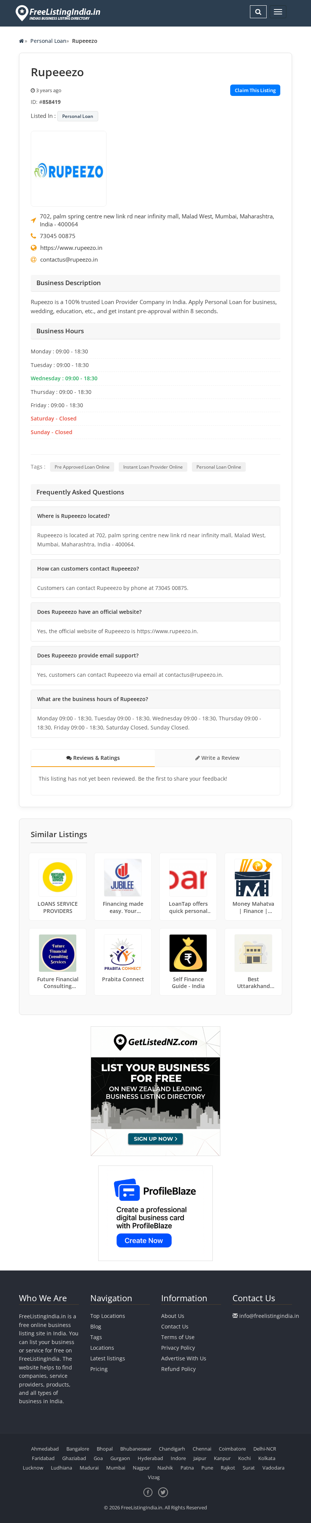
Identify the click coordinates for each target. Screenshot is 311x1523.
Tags (96, 1337)
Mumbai (115, 1467)
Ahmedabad (45, 1448)
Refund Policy (178, 1368)
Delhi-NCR (264, 1448)
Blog (95, 1326)
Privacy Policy (178, 1347)
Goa (98, 1458)
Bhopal (105, 1448)
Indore (178, 1458)
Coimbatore (232, 1448)
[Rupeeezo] (69, 168)
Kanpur (222, 1458)
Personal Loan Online (218, 467)
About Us (172, 1315)
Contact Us (174, 1326)
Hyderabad (150, 1458)
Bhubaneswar (135, 1448)
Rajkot (228, 1467)
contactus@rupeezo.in (69, 259)
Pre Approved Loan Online (82, 467)
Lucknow (33, 1467)
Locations (102, 1347)
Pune (207, 1467)
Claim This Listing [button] (255, 90)
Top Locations (107, 1315)
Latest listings (107, 1358)
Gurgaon (120, 1458)
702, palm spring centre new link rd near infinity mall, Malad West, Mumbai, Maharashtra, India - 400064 (157, 220)
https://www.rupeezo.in (71, 247)
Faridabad (43, 1458)
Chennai (202, 1448)
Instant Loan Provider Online (153, 467)
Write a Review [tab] (219, 757)
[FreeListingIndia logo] (58, 13)
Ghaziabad (74, 1458)
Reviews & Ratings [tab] (96, 757)
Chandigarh (172, 1448)
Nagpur (141, 1467)
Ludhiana (61, 1467)
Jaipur (199, 1458)
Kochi (244, 1458)
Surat (249, 1467)
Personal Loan (48, 40)
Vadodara (273, 1467)
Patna (187, 1467)
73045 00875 (57, 236)
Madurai (89, 1467)
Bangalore (77, 1448)
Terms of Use (178, 1337)
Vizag (154, 1477)
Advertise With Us (183, 1358)
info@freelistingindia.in (269, 1315)
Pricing (99, 1368)
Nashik (165, 1467)
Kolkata (266, 1458)
